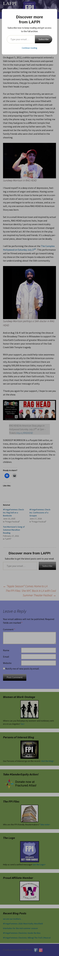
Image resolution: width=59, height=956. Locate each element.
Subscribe (44, 39)
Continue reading (29, 48)
